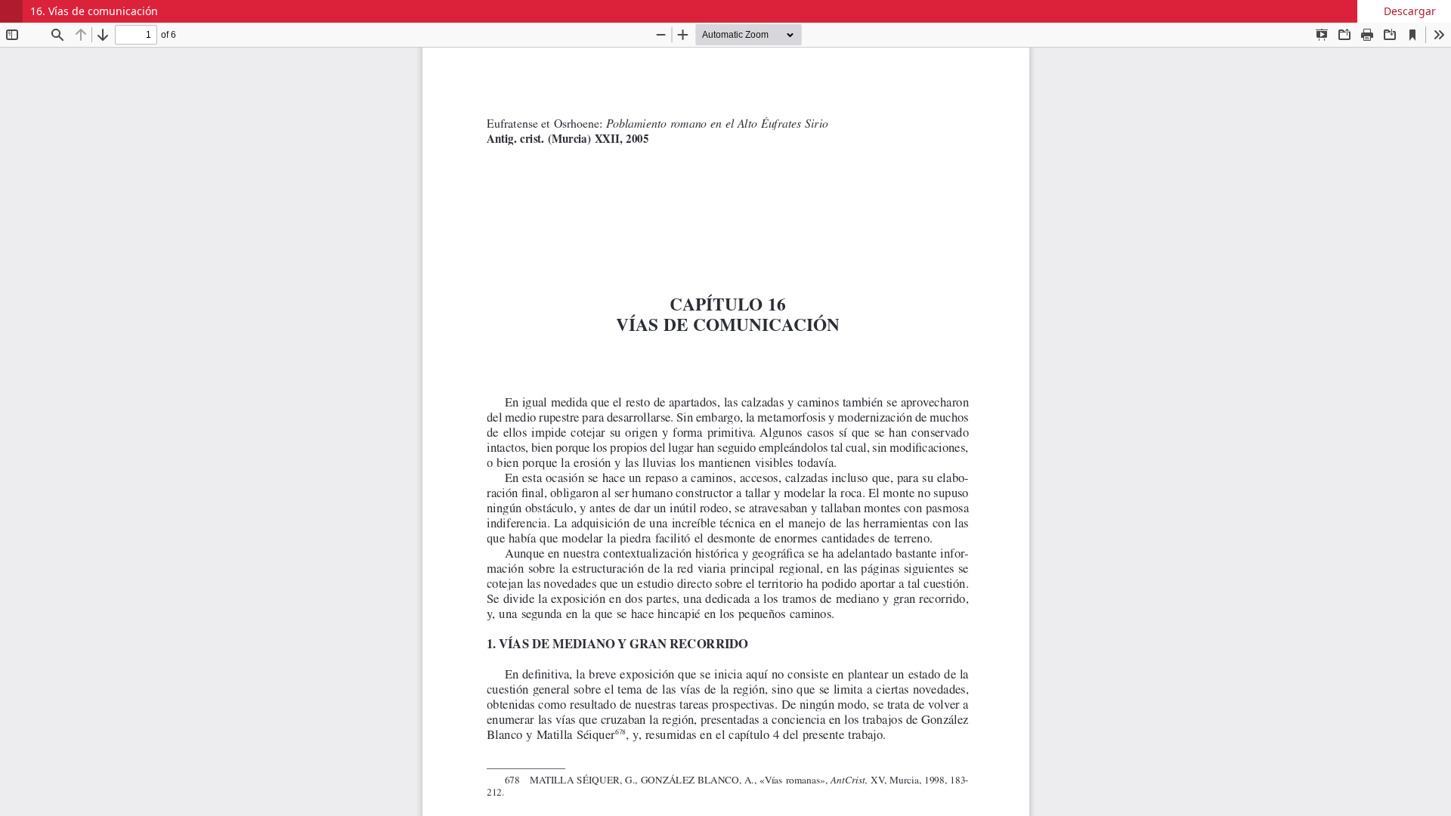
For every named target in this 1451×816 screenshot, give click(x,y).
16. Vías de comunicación (94, 11)
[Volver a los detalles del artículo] (11, 11)
